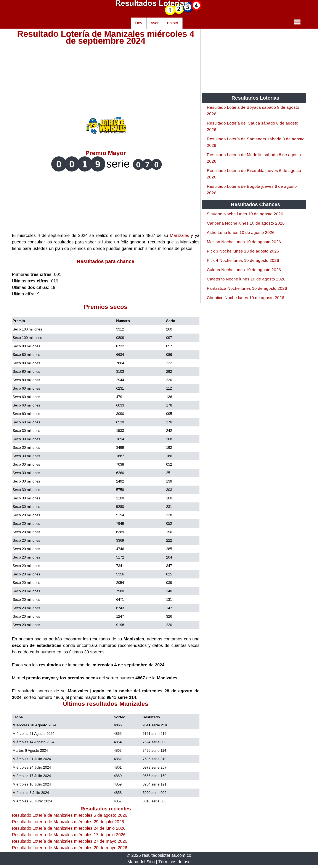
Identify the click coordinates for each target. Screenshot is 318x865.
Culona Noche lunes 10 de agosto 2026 (244, 269)
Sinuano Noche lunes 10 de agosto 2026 (245, 214)
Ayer (155, 23)
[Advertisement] (105, 74)
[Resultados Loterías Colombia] (159, 14)
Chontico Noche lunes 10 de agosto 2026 (245, 297)
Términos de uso (174, 861)
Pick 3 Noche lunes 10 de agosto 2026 (243, 251)
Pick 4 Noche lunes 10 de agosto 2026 (243, 260)
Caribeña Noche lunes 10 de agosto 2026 (246, 223)
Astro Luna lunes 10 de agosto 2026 (241, 232)
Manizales (179, 235)
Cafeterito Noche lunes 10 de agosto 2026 (246, 279)
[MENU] (297, 22)
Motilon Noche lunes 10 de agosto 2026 (244, 242)
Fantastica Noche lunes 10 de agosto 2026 (247, 288)
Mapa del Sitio (141, 861)
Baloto (172, 23)
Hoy (138, 23)
